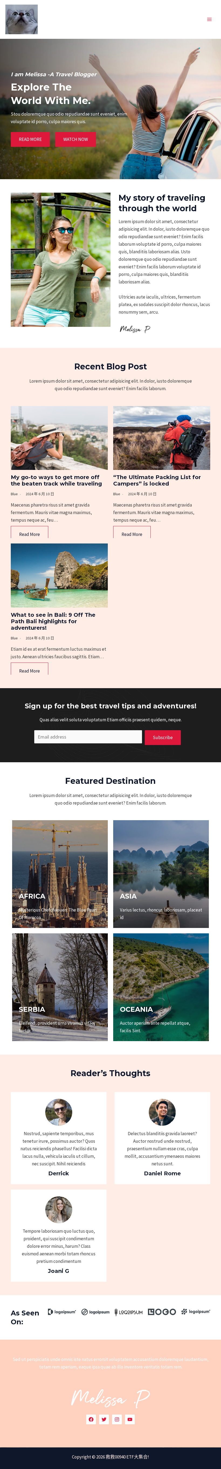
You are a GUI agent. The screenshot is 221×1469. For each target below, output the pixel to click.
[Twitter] (104, 1419)
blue (14, 493)
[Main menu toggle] (209, 19)
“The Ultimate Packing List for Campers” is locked (157, 480)
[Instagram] (117, 1419)
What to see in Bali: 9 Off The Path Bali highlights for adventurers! (53, 621)
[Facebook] (91, 1419)
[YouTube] (130, 1419)
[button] (30, 139)
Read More (29, 534)
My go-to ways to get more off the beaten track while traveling (56, 480)
